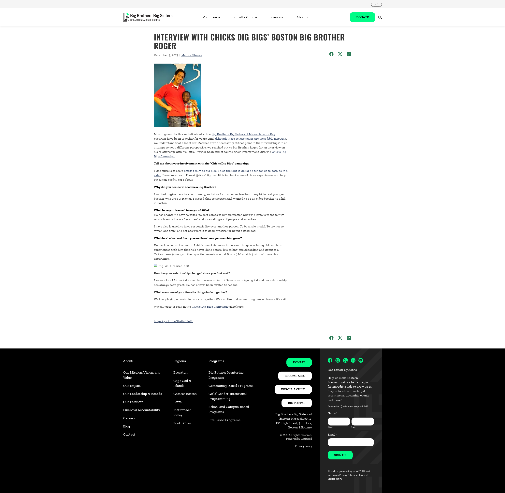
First (330, 427)
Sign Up (340, 455)
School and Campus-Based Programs (229, 409)
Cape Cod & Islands (182, 383)
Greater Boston (185, 394)
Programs (216, 361)
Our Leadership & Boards (142, 394)
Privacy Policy (303, 446)
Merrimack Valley (182, 412)
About (301, 17)
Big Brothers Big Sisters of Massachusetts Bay (243, 134)
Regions (179, 361)
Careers (129, 418)
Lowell (178, 402)
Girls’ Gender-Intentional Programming (228, 396)
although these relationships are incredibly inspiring (250, 138)
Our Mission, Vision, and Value (141, 374)
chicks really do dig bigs (200, 171)
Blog (126, 426)
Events (275, 17)
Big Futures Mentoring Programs (226, 374)
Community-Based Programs (231, 385)
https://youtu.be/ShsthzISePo (173, 321)
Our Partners (133, 402)
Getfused (306, 438)
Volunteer (210, 17)
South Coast (182, 423)
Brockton (180, 372)
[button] (331, 54)
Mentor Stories (191, 55)
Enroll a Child (243, 17)
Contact (129, 434)
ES (376, 4)
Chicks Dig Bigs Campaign (210, 306)
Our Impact (132, 385)
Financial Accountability (141, 410)
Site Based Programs (224, 420)
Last (353, 427)
